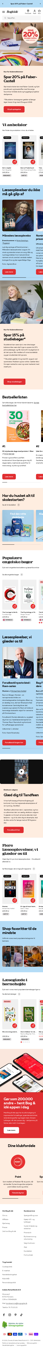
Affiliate (5, 1219)
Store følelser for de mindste (28, 1032)
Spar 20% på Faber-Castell (22, 4)
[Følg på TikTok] (21, 1314)
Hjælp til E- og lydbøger (29, 1220)
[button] (25, 1042)
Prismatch (27, 1233)
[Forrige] (2, 3)
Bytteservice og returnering (30, 1237)
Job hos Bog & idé (9, 1231)
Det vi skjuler (6, 168)
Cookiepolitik (7, 1267)
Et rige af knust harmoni (28, 906)
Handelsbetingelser (9, 1274)
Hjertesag (6, 1223)
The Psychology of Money (28, 612)
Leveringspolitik (21, 1345)
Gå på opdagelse (14, 109)
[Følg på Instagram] (9, 1314)
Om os (4, 1215)
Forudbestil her (13, 830)
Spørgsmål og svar (31, 1215)
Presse (4, 1227)
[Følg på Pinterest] (15, 1314)
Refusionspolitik (32, 1343)
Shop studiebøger (14, 382)
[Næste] (40, 3)
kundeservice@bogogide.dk (16, 1303)
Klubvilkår (6, 1279)
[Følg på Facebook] (3, 1314)
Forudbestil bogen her (14, 742)
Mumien (5, 906)
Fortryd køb (28, 1255)
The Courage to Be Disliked (10, 612)
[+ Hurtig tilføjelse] (14, 161)
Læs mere (9, 272)
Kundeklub (28, 1251)
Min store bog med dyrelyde (10, 1032)
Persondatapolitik (9, 1282)
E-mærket (6, 1271)
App (25, 1247)
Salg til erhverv (29, 1243)
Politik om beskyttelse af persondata (13, 1343)
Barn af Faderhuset (27, 168)
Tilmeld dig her (18, 1193)
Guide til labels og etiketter (30, 1227)
